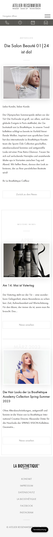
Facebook (26, 505)
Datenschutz (26, 492)
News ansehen (26, 324)
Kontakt (26, 478)
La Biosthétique (26, 499)
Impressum (26, 485)
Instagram (26, 512)
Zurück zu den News (26, 194)
